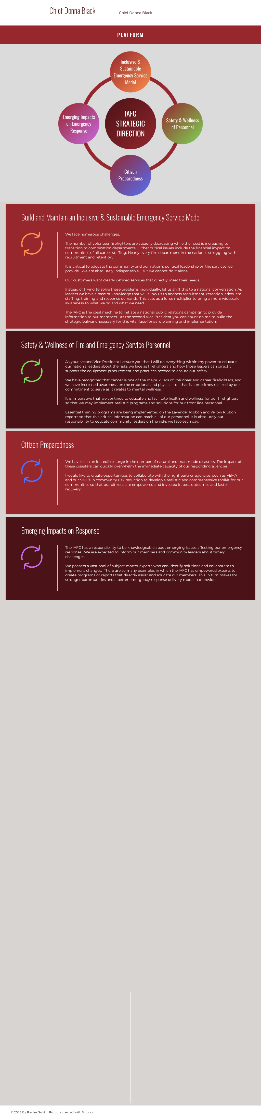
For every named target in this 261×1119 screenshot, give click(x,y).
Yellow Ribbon (223, 412)
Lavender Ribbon (187, 412)
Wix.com (89, 1112)
